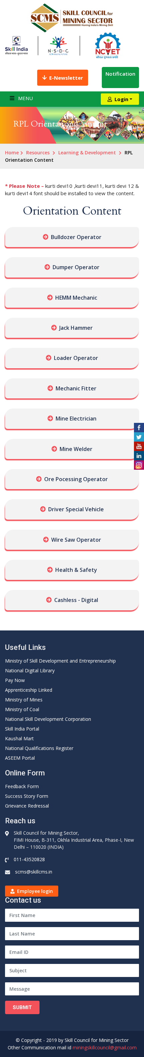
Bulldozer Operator (76, 237)
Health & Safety (76, 570)
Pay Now (15, 680)
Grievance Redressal (27, 806)
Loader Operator (76, 358)
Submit (22, 1007)
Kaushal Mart (19, 738)
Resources (38, 152)
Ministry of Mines (24, 699)
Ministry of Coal (22, 709)
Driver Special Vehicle (76, 509)
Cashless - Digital (76, 600)
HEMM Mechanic (76, 297)
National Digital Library (30, 670)
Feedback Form (22, 786)
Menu (25, 98)
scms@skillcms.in (33, 872)
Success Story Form (26, 796)
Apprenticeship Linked (28, 690)
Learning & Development (87, 152)
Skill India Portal (22, 729)
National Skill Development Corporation (48, 719)
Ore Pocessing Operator (76, 479)
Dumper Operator (76, 267)
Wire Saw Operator (76, 539)
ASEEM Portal (20, 758)
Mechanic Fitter (76, 388)
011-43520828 (29, 859)
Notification (120, 73)
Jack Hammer (76, 327)
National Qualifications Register (39, 748)
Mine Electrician (76, 418)
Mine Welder (76, 449)
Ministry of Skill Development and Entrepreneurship (60, 661)
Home (12, 152)
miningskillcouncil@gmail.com (105, 1047)
